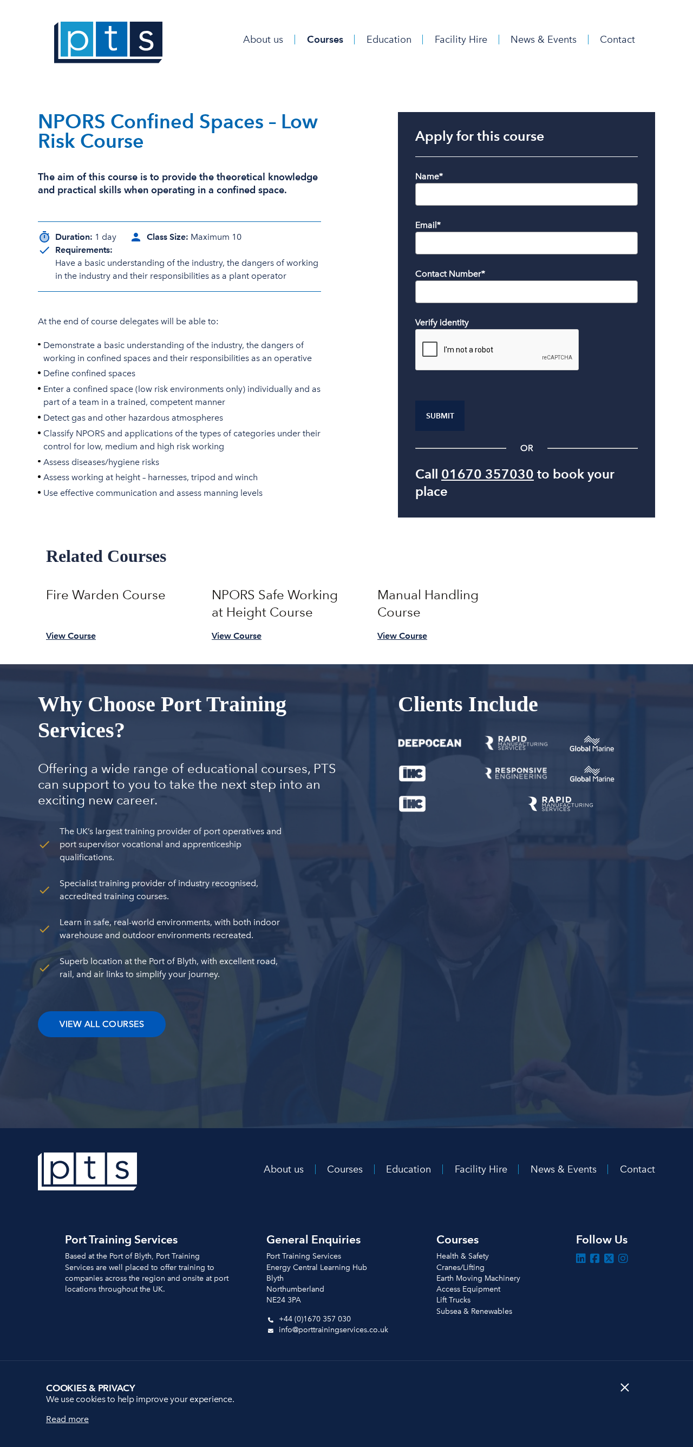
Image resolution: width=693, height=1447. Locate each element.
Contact (617, 39)
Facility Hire (461, 39)
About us (263, 39)
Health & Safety (462, 1256)
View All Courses (102, 1024)
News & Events (544, 39)
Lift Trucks (453, 1300)
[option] (116, 611)
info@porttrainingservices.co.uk (332, 1329)
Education (389, 39)
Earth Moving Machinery (478, 1278)
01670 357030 (487, 474)
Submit (440, 416)
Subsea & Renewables (474, 1311)
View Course (71, 636)
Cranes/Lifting (460, 1267)
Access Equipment (468, 1289)
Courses (325, 39)
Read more (67, 1419)
